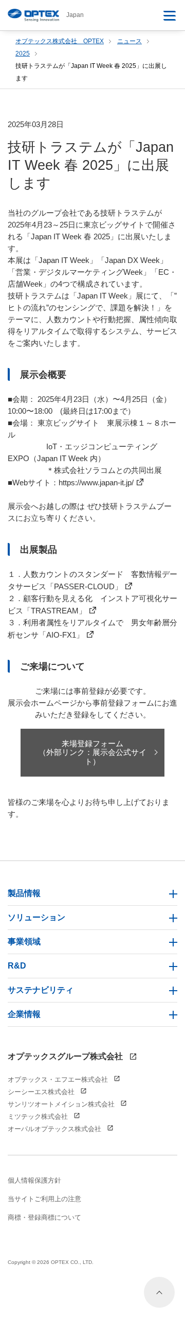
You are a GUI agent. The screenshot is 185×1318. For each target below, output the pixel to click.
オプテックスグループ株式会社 (66, 1056)
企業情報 (24, 1014)
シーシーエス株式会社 (42, 1092)
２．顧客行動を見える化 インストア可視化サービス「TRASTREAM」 (92, 604)
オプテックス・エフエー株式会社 (59, 1079)
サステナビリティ (40, 990)
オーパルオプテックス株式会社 (55, 1129)
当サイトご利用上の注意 (44, 1199)
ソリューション (36, 917)
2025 (22, 53)
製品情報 (24, 893)
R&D (17, 965)
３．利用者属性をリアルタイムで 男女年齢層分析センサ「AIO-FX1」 (92, 628)
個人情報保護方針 (34, 1180)
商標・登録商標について (44, 1217)
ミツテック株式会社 (39, 1116)
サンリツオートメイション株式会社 (62, 1104)
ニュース (129, 41)
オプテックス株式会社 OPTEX (59, 41)
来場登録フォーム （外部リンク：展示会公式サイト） (92, 752)
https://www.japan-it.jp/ (96, 482)
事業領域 (24, 941)
